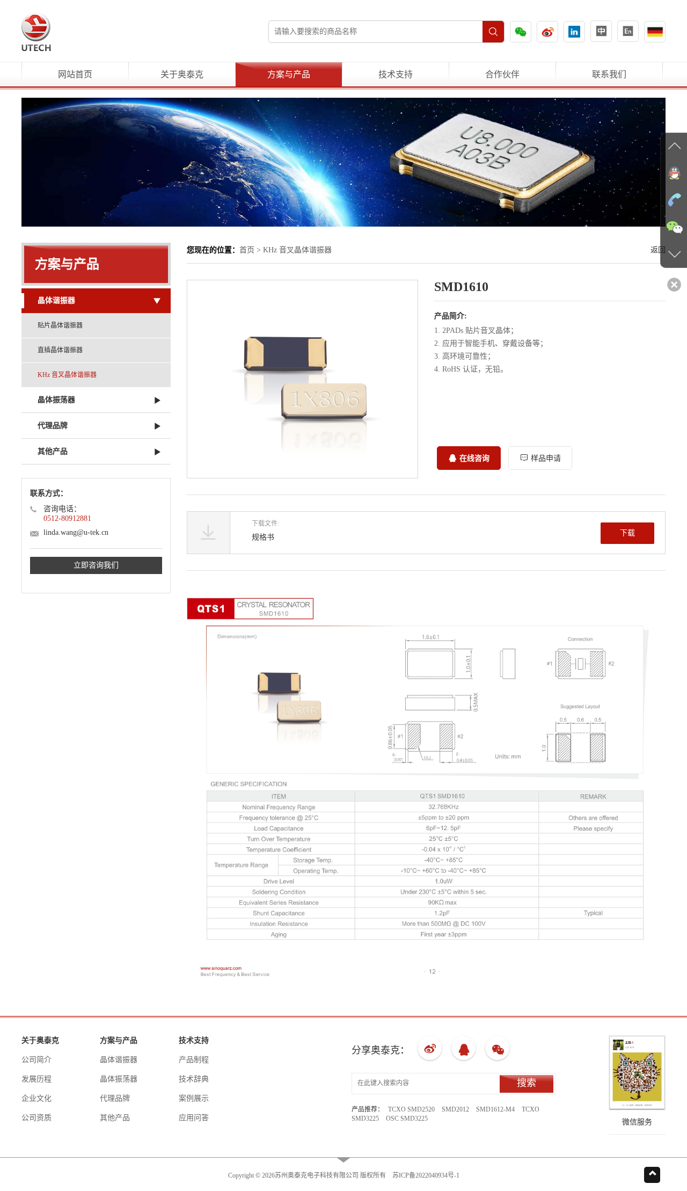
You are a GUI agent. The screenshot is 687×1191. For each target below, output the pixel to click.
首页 (246, 250)
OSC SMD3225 (407, 1118)
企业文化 (36, 1098)
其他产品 (115, 1118)
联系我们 (609, 74)
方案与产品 (288, 74)
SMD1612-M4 (495, 1109)
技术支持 (395, 74)
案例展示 (194, 1098)
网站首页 (75, 74)
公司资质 (36, 1118)
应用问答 (194, 1118)
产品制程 (194, 1060)
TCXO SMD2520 (411, 1109)
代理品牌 (115, 1098)
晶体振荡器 (118, 1079)
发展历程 (36, 1079)
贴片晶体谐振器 (60, 325)
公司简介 (36, 1060)
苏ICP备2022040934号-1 (425, 1175)
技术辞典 (194, 1079)
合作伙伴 (502, 74)
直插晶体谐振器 (60, 350)
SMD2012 (455, 1109)
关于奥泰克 (181, 74)
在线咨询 (474, 458)
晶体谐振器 (118, 1060)
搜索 (526, 1083)
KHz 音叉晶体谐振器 (67, 375)
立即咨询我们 (96, 565)
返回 (658, 250)
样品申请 (546, 458)
